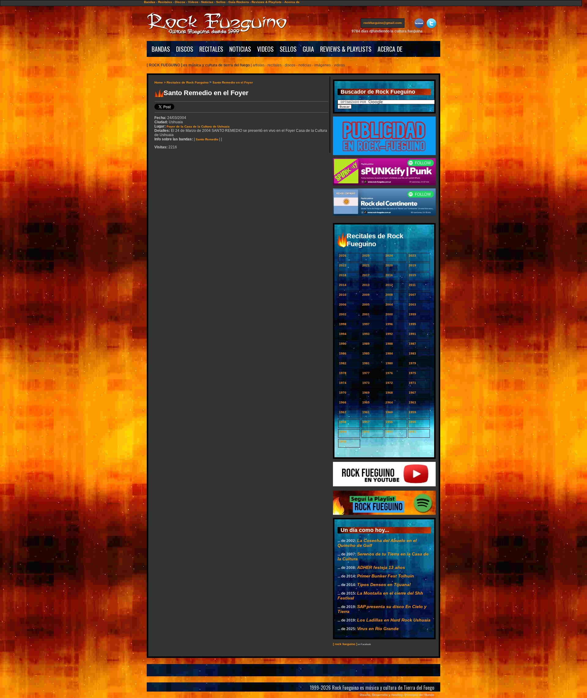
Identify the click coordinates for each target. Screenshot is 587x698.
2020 (389, 265)
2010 (342, 294)
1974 (342, 382)
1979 (412, 363)
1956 (389, 422)
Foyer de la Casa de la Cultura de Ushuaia (198, 126)
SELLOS (288, 49)
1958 (342, 422)
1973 (366, 382)
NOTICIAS (240, 49)
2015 (412, 275)
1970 (342, 392)
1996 (389, 324)
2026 (342, 255)
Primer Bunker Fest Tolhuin (385, 576)
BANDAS (161, 49)
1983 (412, 353)
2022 (342, 265)
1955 (412, 422)
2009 (366, 294)
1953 (366, 431)
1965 (366, 402)
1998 (342, 324)
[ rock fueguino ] (345, 644)
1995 (412, 324)
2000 (389, 314)
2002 (342, 314)
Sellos (221, 2)
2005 (366, 304)
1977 (366, 373)
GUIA (308, 49)
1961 (366, 412)
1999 (412, 314)
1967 (412, 392)
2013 (366, 285)
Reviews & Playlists (267, 2)
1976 (389, 373)
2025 (366, 255)
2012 (389, 285)
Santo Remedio (207, 139)
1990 (342, 343)
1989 (366, 343)
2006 (342, 304)
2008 (389, 294)
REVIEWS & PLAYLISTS (345, 49)
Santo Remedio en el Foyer (232, 82)
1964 (389, 402)
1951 (412, 431)
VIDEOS (265, 49)
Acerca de (292, 2)
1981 (366, 363)
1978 (342, 373)
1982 (342, 363)
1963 (412, 402)
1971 (412, 382)
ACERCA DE (390, 49)
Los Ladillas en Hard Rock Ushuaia (393, 620)
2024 (389, 255)
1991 (412, 334)
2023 (412, 255)
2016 (389, 275)
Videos (193, 2)
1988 (389, 343)
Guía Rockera (238, 2)
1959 (412, 412)
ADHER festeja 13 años (381, 567)
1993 (366, 334)
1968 (389, 392)
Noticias (207, 2)
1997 (366, 324)
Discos (180, 2)
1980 (389, 363)
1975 (412, 373)
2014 (342, 285)
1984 (389, 353)
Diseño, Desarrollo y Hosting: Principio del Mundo (397, 694)
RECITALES (211, 49)
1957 (366, 422)
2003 (412, 304)
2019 (412, 265)
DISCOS (184, 49)
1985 (366, 353)
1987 (412, 343)
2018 (342, 275)
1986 (342, 353)
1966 (342, 402)
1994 (342, 334)
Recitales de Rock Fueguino (188, 82)
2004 (389, 304)
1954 (342, 431)
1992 (389, 334)
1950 (342, 441)
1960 (389, 412)
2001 (366, 314)
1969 (366, 392)
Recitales (165, 2)
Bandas (149, 2)
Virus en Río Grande (378, 628)
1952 (389, 431)
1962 (342, 412)
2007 (412, 294)
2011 (412, 285)
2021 (366, 265)
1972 (389, 382)
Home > (160, 82)
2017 (366, 275)
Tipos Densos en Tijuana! (384, 584)
